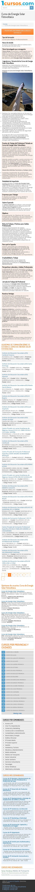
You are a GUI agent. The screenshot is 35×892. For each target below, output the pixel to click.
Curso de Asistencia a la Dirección (18, 875)
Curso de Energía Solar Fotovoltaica (12, 591)
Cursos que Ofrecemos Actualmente (14, 887)
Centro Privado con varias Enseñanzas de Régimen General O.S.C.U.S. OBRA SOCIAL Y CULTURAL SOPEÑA (16, 430)
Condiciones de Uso (8, 885)
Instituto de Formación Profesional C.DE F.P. (16, 518)
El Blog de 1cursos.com (9, 889)
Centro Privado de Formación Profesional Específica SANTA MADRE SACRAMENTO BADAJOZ (16, 454)
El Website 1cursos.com (10, 888)
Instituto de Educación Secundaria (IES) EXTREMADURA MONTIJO (15, 541)
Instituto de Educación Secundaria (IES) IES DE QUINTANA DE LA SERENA (17, 508)
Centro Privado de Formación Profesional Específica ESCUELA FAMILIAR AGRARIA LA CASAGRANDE (16, 529)
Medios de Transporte (21, 871)
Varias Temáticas (7, 871)
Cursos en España (13, 881)
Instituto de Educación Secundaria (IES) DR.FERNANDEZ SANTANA (15, 551)
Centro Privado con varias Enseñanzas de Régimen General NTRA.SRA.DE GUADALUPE (17, 476)
